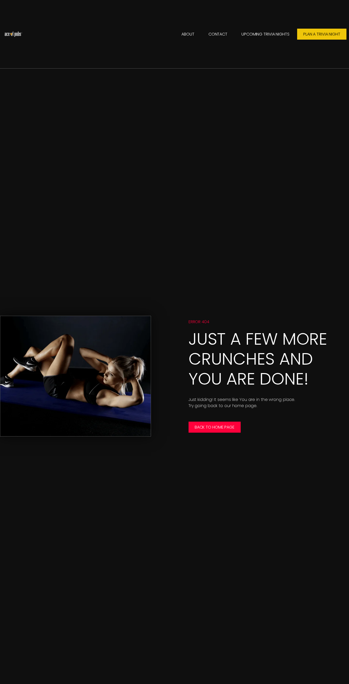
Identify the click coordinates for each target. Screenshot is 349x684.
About (187, 34)
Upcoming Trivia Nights (265, 34)
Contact (217, 34)
